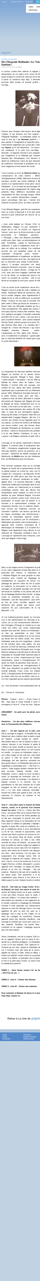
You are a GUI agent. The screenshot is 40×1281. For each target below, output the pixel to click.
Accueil (4, 1)
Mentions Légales (28, 1038)
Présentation (27, 1034)
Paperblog (12, 8)
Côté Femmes (33, 10)
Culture (31, 7)
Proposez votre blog (16, 1)
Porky (19, 67)
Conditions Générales (30, 1036)
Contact (4, 1036)
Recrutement (6, 1038)
